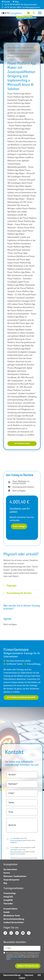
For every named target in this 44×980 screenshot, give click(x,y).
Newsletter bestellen (27, 966)
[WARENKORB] (28, 13)
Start (9, 47)
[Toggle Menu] (40, 13)
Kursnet (16, 47)
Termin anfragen (19, 526)
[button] (34, 13)
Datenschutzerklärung (16, 840)
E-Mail (8, 948)
